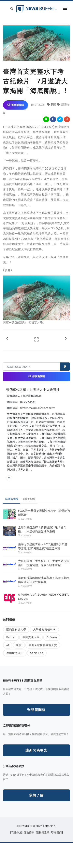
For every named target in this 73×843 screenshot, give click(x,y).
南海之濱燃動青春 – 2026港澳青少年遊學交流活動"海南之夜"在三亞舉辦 (42, 546)
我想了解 (36, 795)
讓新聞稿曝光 (36, 750)
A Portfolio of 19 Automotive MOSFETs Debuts (43, 596)
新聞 (54, 104)
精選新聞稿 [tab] (11, 499)
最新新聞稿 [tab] (28, 499)
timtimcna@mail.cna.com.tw (37, 408)
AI (7, 645)
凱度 (19, 645)
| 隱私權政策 (42, 832)
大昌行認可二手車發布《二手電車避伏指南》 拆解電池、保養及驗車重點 (43, 563)
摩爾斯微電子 (14, 653)
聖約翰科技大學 (16, 629)
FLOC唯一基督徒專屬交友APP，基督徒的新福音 (44, 513)
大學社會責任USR (44, 629)
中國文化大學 (31, 637)
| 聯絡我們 (56, 832)
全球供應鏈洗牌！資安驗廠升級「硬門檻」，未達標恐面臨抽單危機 (42, 529)
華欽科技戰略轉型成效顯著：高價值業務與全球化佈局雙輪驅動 (43, 580)
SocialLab (36, 653)
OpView (51, 637)
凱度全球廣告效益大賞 (43, 645)
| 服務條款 (29, 832)
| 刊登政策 (16, 832)
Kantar (11, 637)
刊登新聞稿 (36, 709)
